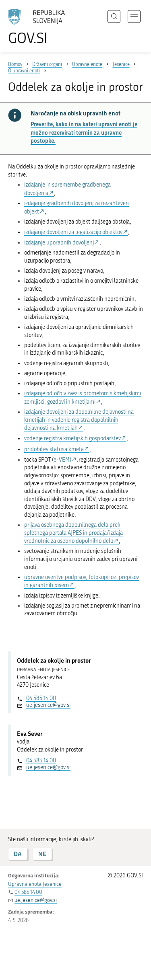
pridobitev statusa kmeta (54, 449)
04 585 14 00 (41, 698)
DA (18, 854)
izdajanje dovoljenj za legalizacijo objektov (73, 232)
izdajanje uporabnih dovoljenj (59, 242)
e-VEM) (62, 459)
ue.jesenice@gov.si (48, 705)
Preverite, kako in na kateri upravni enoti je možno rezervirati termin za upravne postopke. (84, 132)
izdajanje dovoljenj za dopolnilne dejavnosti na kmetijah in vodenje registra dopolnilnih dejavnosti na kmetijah (79, 420)
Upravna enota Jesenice (35, 884)
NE (42, 854)
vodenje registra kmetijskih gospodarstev (72, 438)
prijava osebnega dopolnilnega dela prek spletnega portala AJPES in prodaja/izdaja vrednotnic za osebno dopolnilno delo (73, 533)
